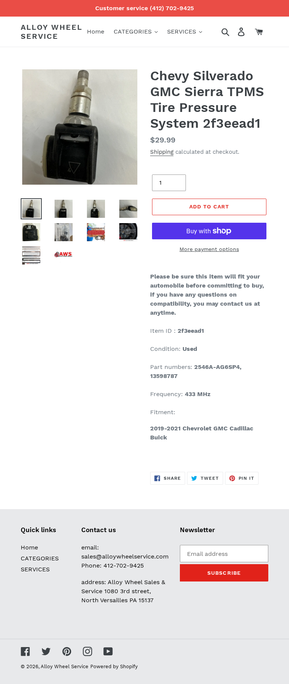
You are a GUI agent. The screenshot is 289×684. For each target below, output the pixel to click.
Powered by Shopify (114, 666)
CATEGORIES (40, 558)
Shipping (161, 151)
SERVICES (35, 569)
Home (29, 547)
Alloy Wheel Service (51, 32)
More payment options (209, 249)
